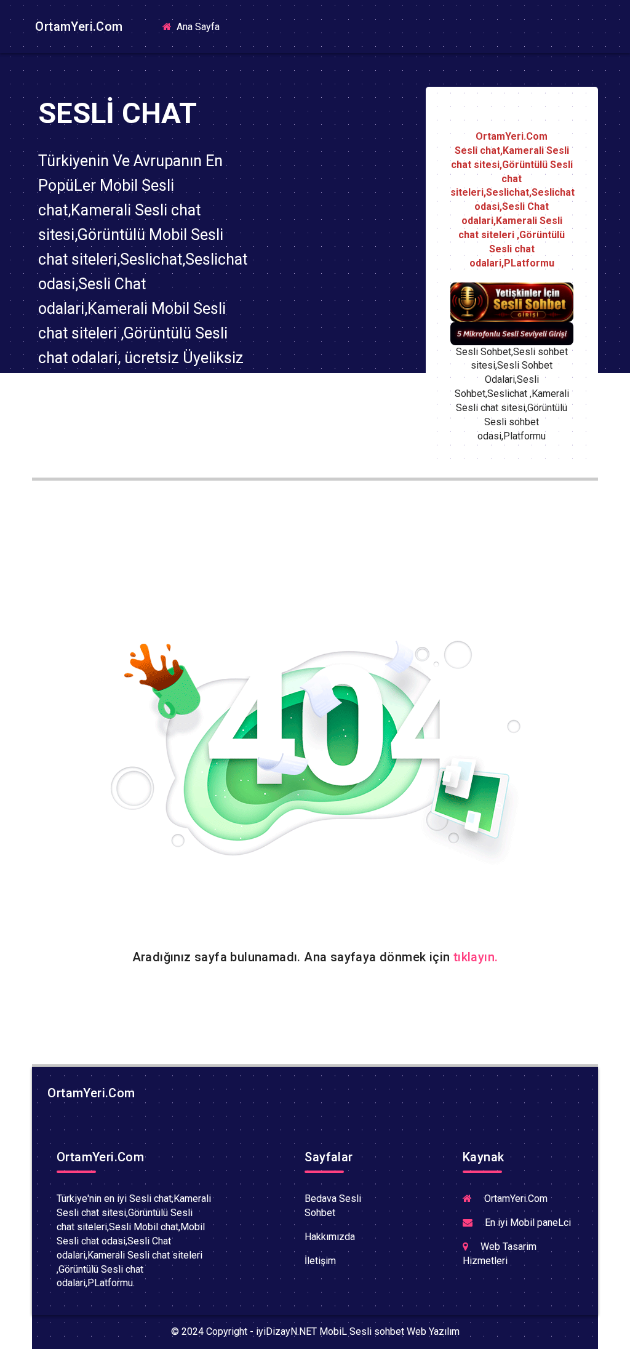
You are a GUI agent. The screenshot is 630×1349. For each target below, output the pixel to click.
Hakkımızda (330, 1237)
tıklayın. (475, 957)
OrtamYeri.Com (77, 26)
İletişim (320, 1261)
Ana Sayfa (201, 26)
